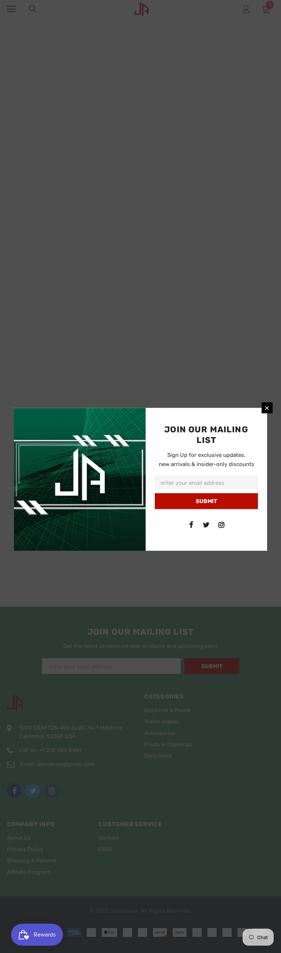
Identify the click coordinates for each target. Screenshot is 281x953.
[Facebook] (191, 524)
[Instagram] (221, 524)
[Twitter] (206, 524)
